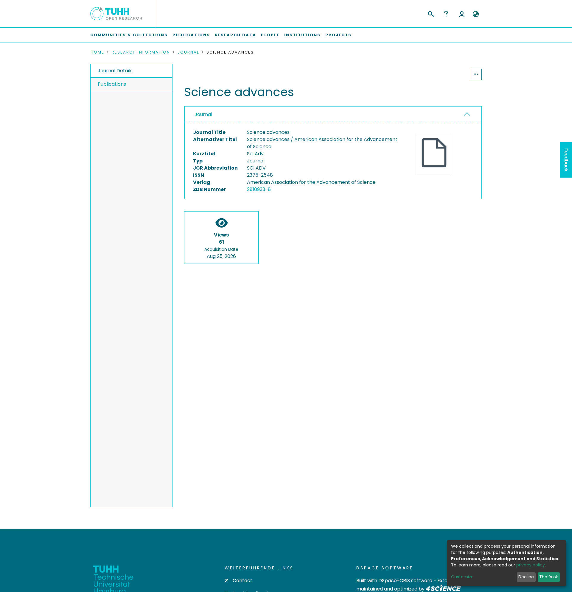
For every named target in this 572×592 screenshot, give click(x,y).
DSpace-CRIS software (405, 580)
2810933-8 (259, 189)
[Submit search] (430, 13)
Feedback (566, 160)
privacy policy (530, 565)
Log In (462, 14)
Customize (462, 577)
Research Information (141, 52)
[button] (475, 14)
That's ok (548, 577)
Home (97, 52)
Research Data (235, 35)
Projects (338, 35)
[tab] (333, 115)
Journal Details (115, 70)
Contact (242, 580)
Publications (191, 35)
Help (446, 14)
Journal (188, 52)
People (270, 35)
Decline (526, 577)
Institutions (302, 35)
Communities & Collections (129, 35)
